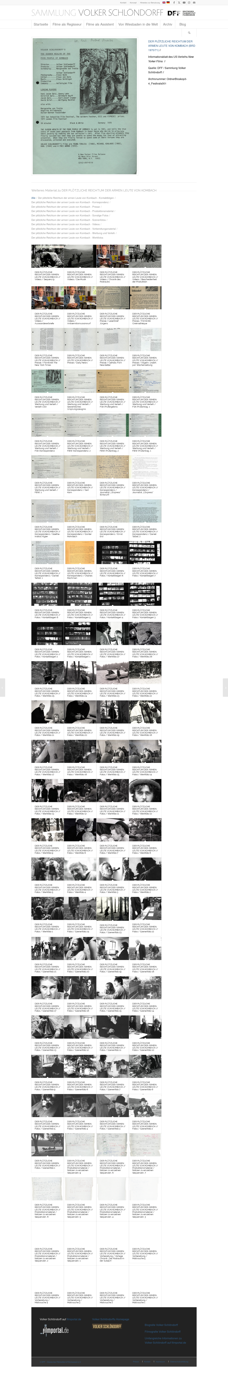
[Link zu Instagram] (189, 2)
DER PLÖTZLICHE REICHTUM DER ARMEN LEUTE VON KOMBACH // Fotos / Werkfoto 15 (113, 771)
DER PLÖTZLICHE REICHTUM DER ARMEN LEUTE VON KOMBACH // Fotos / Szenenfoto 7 (113, 1086)
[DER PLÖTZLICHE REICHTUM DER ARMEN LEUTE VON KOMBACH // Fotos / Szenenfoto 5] (47, 1105)
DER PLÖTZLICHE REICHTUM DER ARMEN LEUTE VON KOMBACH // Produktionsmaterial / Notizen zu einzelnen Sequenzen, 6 (47, 1211)
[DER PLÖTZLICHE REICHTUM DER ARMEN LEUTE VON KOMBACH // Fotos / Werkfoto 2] (145, 869)
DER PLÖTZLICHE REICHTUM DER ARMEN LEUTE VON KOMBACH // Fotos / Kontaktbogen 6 (47, 614)
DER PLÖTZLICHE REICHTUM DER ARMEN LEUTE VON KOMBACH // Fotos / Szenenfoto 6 (145, 1086)
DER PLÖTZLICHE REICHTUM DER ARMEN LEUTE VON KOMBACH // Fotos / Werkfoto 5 (47, 888)
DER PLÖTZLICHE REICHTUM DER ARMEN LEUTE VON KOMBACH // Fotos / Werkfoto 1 (47, 928)
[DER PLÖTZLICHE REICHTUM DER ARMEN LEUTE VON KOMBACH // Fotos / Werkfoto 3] (112, 869)
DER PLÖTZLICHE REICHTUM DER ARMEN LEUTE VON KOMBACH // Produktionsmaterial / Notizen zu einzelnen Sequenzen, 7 (145, 1166)
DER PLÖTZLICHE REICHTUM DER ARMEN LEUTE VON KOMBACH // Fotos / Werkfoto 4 (80, 888)
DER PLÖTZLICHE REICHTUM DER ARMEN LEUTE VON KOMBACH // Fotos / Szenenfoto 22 (145, 928)
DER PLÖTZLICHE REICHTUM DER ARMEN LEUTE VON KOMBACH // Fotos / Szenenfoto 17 (47, 1007)
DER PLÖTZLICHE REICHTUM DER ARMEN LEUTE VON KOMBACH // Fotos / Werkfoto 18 (145, 731)
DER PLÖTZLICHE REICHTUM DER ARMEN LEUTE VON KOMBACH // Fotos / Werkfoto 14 (145, 771)
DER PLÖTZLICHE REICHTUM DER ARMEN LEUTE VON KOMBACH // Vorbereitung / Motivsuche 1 (145, 1298)
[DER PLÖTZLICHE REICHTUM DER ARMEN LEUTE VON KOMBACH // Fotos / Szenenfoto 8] (80, 1066)
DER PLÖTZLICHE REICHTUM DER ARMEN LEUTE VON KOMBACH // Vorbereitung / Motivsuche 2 (113, 1298)
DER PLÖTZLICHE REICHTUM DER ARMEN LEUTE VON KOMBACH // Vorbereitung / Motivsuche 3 (80, 1298)
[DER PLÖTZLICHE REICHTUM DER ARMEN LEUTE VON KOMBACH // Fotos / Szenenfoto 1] (47, 1144)
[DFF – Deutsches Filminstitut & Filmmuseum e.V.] (113, 12)
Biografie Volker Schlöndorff (161, 1325)
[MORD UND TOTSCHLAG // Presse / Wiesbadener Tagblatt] (225, 687)
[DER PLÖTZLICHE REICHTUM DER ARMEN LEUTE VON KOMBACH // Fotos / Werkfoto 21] (47, 711)
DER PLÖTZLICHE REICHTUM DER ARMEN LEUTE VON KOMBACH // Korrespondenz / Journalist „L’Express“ (145, 488)
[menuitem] (123, 2)
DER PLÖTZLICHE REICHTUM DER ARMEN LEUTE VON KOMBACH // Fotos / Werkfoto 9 (47, 849)
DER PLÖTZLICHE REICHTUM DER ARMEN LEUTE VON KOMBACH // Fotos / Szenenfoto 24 (80, 928)
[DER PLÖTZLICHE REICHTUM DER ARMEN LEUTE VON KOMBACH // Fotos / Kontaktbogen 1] (80, 633)
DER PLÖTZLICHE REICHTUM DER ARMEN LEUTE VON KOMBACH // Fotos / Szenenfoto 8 (80, 1086)
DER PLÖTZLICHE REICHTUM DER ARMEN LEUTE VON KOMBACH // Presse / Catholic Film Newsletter (113, 360)
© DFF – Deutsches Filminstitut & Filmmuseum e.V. (60, 1361)
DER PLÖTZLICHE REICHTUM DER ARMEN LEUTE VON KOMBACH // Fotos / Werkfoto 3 (113, 888)
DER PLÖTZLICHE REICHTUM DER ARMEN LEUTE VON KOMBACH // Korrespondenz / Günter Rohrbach (80, 532)
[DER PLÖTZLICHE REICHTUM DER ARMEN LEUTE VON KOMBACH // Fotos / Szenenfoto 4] (80, 1105)
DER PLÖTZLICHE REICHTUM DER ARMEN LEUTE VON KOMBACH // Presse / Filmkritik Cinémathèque (145, 318)
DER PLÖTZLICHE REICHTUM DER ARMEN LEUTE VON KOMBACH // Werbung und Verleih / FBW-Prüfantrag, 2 (113, 446)
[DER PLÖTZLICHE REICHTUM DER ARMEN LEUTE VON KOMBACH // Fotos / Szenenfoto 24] (80, 908)
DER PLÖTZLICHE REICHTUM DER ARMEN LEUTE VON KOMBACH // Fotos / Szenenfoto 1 (47, 1164)
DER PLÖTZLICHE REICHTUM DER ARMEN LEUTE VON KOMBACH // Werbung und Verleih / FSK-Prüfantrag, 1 (145, 402)
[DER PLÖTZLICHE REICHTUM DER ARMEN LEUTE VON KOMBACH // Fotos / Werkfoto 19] (112, 711)
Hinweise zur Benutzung (150, 2)
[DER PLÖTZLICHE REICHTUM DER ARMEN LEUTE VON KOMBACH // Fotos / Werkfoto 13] (47, 790)
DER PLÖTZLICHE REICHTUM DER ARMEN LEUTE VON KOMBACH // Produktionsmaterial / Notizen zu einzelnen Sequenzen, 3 (145, 1211)
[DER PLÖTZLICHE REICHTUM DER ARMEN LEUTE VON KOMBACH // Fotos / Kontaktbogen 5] (80, 594)
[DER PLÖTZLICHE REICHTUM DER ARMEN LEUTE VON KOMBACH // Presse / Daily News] (80, 339)
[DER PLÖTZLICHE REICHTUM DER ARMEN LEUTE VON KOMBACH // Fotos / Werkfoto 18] (145, 711)
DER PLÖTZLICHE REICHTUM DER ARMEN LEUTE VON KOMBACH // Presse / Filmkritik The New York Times (47, 360)
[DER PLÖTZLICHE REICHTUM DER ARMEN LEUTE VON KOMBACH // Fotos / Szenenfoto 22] (145, 908)
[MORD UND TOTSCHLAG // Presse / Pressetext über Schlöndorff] (2, 687)
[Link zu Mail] (194, 2)
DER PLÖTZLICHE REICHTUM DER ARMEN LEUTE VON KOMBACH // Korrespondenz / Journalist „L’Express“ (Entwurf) (113, 489)
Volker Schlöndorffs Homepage (110, 1319)
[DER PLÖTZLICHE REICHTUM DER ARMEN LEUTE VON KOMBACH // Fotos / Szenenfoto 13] (47, 1026)
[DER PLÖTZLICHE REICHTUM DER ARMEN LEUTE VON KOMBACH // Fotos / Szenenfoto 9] (47, 1066)
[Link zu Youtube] (184, 2)
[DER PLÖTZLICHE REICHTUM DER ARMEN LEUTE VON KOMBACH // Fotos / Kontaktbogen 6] (47, 594)
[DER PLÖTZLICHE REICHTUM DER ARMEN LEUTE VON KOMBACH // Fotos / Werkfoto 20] (80, 711)
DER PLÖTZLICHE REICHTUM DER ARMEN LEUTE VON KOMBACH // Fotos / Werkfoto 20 (80, 731)
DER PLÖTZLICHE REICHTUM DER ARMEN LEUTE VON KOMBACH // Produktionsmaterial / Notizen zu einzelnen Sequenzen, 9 (80, 1166)
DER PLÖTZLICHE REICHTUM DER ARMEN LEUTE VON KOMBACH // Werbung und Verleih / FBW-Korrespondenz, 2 (80, 446)
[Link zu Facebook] (174, 2)
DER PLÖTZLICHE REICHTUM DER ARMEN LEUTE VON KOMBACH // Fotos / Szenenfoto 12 (80, 1046)
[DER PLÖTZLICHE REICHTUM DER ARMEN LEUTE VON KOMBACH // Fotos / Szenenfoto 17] (47, 987)
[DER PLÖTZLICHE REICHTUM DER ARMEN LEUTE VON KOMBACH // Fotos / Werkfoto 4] (80, 869)
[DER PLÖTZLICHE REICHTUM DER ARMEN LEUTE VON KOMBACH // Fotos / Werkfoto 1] (47, 908)
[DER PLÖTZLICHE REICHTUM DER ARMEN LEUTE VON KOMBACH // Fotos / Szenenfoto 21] (47, 948)
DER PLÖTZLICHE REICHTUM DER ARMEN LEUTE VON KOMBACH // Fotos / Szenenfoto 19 (113, 968)
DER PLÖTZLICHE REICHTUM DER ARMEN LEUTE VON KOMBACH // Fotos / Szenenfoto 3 (113, 1125)
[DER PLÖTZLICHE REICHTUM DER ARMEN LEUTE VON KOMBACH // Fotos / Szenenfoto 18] (145, 948)
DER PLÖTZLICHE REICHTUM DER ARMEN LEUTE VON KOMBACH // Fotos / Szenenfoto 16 (80, 1007)
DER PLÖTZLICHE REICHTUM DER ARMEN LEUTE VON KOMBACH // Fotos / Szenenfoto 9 (47, 1086)
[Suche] (189, 32)
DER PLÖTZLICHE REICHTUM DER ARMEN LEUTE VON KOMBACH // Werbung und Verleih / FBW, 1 (47, 488)
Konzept (133, 2)
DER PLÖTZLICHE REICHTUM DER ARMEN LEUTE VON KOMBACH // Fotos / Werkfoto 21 (47, 731)
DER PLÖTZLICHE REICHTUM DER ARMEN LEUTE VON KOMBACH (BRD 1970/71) (171, 45)
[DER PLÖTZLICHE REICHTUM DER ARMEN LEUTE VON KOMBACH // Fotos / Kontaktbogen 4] (112, 594)
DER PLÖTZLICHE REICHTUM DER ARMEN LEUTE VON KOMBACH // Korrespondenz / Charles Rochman (80, 573)
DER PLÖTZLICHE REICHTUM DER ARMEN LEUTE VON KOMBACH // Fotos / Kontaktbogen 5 (80, 614)
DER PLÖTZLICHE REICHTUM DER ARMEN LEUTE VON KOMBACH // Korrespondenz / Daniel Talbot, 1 (47, 573)
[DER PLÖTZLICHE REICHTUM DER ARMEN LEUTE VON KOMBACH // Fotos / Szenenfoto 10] (145, 1026)
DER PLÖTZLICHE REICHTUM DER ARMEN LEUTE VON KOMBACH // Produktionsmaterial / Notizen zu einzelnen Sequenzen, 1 (80, 1255)
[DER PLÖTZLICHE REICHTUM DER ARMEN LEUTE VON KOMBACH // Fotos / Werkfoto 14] (145, 751)
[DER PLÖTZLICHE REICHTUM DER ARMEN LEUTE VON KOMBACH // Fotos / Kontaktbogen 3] (145, 594)
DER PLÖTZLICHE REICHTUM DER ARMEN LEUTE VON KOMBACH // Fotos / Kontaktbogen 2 (47, 653)
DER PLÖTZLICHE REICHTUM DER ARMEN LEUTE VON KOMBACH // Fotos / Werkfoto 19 (113, 731)
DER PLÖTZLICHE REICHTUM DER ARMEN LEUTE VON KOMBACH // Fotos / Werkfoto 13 (47, 810)
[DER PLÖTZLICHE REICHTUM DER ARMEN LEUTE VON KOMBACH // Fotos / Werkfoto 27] (112, 633)
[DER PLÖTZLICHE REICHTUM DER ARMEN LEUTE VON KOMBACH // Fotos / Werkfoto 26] (145, 633)
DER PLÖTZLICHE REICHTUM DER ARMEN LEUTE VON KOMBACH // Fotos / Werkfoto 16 (80, 771)
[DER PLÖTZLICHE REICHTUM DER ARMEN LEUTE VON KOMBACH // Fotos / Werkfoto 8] (80, 829)
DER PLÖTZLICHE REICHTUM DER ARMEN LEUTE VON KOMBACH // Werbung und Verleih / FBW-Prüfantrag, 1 (145, 446)
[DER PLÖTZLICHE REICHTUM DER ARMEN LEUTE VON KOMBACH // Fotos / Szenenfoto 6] (145, 1066)
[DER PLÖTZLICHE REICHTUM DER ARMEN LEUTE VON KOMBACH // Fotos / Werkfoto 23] (112, 672)
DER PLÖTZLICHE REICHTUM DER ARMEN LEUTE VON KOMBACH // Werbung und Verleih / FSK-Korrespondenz (47, 446)
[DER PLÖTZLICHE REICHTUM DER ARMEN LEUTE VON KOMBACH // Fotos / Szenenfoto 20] (80, 948)
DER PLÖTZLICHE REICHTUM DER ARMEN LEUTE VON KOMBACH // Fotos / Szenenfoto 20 (80, 968)
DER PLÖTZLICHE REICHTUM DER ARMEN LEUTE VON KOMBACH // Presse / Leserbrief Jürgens (113, 318)
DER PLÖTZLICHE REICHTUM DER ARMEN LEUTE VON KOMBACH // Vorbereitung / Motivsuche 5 (145, 1254)
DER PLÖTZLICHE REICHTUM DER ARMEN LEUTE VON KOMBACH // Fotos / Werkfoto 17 (47, 771)
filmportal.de (74, 1319)
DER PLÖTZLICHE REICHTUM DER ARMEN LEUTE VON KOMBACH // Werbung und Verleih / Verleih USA (47, 402)
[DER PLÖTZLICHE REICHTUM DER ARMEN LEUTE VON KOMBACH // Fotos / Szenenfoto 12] (80, 1026)
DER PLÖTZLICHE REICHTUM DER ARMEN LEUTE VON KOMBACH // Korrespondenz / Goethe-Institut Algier (47, 532)
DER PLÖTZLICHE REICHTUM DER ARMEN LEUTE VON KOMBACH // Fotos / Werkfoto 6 (145, 849)
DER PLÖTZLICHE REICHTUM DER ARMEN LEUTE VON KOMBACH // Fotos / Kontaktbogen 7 (145, 572)
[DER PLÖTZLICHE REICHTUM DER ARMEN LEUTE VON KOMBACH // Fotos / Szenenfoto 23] (112, 909)
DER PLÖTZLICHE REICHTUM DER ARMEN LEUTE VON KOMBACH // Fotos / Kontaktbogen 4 (113, 614)
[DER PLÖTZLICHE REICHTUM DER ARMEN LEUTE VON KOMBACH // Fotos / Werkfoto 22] (145, 672)
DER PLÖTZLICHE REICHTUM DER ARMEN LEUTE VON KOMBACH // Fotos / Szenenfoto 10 (145, 1046)
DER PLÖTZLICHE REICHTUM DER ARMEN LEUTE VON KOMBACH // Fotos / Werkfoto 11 (113, 810)
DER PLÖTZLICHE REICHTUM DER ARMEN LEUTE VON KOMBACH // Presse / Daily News (80, 359)
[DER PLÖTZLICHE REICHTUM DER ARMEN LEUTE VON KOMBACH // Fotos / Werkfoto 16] (80, 751)
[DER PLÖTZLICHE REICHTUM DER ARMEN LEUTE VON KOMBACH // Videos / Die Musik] (80, 256)
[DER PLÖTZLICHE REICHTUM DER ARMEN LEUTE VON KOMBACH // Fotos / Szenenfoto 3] (112, 1105)
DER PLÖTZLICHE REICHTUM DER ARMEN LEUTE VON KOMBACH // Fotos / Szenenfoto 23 (113, 929)
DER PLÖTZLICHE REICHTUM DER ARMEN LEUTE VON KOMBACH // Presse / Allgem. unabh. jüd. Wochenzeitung (145, 360)
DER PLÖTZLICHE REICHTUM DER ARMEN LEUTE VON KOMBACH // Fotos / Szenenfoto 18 (145, 968)
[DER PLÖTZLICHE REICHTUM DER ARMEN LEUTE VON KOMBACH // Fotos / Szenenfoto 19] (112, 948)
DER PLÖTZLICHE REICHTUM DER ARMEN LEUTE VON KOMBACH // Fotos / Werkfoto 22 (145, 692)
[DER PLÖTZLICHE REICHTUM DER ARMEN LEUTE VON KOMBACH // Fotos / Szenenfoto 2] (145, 1105)
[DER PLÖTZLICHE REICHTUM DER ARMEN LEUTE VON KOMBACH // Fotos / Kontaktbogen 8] (112, 552)
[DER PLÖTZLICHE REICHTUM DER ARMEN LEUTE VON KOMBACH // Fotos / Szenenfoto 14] (145, 987)
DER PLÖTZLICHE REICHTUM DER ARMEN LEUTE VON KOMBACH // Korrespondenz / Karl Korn (80, 488)
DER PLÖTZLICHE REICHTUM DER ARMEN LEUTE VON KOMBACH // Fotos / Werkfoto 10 (145, 810)
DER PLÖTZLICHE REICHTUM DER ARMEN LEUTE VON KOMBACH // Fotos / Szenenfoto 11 (113, 1046)
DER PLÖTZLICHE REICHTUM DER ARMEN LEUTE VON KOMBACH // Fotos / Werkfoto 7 (113, 849)
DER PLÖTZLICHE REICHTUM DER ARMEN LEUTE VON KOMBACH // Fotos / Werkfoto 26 (145, 653)
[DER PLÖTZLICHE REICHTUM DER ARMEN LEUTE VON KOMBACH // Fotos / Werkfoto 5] (47, 869)
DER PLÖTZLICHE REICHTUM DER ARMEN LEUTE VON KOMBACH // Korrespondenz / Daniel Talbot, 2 (145, 532)
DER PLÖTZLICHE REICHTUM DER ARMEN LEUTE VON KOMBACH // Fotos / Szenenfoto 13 (47, 1046)
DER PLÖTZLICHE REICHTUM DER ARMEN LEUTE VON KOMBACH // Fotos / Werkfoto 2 (145, 888)
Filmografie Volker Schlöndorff (163, 1331)
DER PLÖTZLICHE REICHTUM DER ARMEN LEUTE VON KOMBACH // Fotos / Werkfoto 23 (113, 692)
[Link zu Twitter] (179, 2)
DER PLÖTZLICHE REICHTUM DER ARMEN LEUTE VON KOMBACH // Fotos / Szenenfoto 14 (145, 1007)
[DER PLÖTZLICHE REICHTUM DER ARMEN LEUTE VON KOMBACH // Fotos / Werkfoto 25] (47, 672)
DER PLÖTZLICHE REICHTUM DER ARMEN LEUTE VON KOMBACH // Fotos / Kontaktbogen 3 (145, 614)
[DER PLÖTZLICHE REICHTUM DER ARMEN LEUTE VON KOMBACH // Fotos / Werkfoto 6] (145, 829)
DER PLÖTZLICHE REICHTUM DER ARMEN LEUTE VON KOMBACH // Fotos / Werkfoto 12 (80, 810)
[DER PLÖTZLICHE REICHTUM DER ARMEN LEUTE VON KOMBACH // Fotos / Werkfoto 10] (145, 790)
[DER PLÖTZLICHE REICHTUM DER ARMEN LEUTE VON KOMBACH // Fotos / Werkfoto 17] (47, 751)
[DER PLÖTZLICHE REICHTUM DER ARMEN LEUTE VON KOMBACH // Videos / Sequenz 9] (47, 256)
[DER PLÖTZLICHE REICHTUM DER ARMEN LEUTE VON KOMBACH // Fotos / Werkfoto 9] (47, 829)
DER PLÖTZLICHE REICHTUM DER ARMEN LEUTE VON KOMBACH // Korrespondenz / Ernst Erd (113, 532)
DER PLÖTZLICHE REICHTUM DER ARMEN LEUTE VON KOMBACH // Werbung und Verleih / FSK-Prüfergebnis (113, 402)
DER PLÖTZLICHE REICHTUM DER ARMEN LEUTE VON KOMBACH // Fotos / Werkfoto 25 (47, 692)
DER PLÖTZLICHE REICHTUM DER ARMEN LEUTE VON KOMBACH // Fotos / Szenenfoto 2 (145, 1125)
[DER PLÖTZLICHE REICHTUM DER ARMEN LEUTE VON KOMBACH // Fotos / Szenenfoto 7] (112, 1066)
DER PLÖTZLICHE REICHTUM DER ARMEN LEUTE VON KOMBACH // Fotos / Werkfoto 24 (80, 692)
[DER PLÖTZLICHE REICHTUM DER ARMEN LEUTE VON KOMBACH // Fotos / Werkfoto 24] (80, 672)
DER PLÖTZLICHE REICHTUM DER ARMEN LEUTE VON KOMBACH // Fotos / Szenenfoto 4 (80, 1125)
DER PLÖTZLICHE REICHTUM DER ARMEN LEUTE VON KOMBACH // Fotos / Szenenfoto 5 (47, 1125)
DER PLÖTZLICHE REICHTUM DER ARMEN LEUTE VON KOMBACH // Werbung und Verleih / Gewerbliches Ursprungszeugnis (80, 403)
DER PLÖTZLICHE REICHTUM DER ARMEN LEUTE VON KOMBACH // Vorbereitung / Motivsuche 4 (47, 1298)
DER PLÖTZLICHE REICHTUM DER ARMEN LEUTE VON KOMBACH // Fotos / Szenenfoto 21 (47, 968)
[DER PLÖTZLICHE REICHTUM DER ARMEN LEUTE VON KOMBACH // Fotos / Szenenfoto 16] (80, 987)
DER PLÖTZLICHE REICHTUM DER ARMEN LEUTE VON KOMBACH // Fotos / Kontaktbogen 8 (113, 572)
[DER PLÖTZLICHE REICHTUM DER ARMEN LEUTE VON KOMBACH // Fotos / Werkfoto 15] (112, 751)
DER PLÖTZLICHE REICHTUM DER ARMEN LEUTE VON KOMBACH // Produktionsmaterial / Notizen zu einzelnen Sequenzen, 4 (113, 1211)
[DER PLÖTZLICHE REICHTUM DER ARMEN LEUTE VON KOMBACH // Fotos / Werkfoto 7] (112, 829)
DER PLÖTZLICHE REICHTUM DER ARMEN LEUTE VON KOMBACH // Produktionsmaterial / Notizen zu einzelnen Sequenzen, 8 (113, 1166)
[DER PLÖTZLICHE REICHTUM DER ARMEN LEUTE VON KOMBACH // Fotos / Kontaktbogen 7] (145, 552)
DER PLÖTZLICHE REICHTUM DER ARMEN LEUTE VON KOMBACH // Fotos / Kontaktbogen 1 (80, 653)
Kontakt (123, 2)
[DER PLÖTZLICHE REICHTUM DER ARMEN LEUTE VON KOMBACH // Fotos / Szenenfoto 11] (112, 1026)
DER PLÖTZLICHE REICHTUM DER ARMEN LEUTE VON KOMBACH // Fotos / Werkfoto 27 (113, 653)
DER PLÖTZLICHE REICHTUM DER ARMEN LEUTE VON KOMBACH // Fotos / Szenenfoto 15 (113, 1007)
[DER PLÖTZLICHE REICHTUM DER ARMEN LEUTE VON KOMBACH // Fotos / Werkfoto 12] (80, 790)
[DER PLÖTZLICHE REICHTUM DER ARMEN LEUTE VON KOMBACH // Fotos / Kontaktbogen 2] (47, 633)
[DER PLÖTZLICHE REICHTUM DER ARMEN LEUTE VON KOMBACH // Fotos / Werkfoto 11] (112, 790)
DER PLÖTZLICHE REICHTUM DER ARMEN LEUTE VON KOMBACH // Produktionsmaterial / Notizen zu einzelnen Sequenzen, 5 (80, 1211)
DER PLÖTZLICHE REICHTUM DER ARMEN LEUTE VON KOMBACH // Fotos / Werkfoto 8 (80, 849)
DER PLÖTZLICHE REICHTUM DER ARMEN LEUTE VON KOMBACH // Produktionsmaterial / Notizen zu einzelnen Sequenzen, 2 (47, 1255)
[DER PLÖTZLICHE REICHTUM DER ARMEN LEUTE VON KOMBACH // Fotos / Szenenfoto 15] (112, 987)
